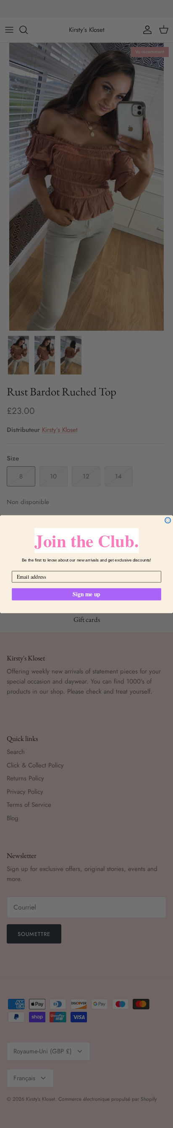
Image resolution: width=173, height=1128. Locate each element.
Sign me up (86, 594)
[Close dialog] (168, 520)
